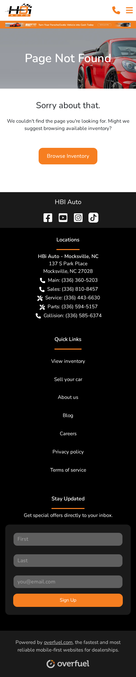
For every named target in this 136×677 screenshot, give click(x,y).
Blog (68, 415)
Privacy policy (68, 451)
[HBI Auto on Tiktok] (90, 217)
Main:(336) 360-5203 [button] (73, 280)
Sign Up (68, 600)
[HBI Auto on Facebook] (45, 217)
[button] (116, 10)
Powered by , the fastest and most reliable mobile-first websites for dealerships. (68, 646)
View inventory (68, 361)
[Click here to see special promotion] (68, 24)
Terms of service (68, 470)
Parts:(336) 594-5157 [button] (73, 306)
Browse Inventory (68, 156)
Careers (68, 433)
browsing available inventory (76, 128)
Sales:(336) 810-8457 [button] (72, 289)
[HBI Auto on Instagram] (75, 217)
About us (68, 397)
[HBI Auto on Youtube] (60, 217)
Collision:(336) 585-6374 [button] (73, 315)
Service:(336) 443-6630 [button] (72, 297)
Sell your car (68, 379)
